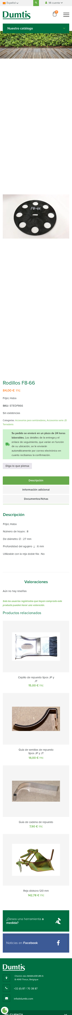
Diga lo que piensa (17, 466)
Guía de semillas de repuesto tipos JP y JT (36, 751)
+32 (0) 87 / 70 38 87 (25, 988)
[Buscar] (36, 3)
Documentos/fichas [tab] (36, 499)
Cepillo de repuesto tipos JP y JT (36, 679)
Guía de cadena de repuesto (36, 822)
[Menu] (66, 15)
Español (11, 2)
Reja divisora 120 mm (36, 890)
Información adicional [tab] (36, 489)
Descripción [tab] (36, 480)
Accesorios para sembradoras (30, 420)
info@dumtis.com (23, 998)
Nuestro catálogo (20, 28)
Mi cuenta (55, 2)
